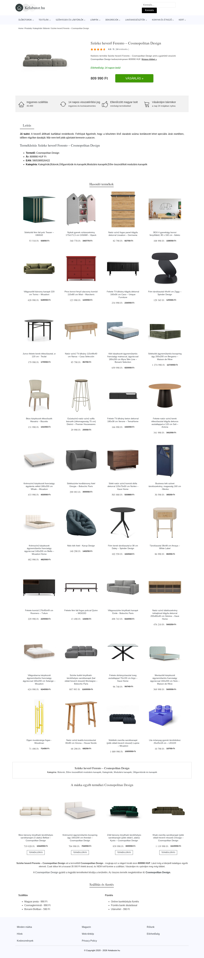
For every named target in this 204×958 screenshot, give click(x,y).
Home (20, 28)
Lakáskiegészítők (135, 20)
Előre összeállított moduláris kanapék (83, 772)
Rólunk (150, 927)
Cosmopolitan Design (101, 59)
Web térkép (88, 934)
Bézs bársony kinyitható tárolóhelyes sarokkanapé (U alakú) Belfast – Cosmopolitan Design (36, 838)
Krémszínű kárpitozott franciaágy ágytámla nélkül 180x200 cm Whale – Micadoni (39, 486)
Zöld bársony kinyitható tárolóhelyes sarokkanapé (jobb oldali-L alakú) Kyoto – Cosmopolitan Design (124, 838)
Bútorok (46, 28)
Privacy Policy (89, 940)
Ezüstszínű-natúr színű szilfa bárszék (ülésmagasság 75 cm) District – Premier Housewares (81, 421)
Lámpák (94, 20)
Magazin (86, 927)
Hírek (20, 934)
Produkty (28, 28)
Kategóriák (37, 28)
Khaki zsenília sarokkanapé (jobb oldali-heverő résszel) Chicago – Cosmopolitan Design (168, 838)
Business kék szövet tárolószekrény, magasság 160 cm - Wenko (165, 486)
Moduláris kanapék (123, 772)
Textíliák (44, 20)
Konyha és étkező (162, 20)
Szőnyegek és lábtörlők (69, 20)
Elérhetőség (153, 934)
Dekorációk (111, 20)
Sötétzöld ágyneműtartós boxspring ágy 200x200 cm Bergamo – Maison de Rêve (165, 356)
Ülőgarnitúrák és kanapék (145, 772)
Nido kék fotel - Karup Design (81, 545)
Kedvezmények (25, 940)
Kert (181, 20)
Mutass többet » (149, 59)
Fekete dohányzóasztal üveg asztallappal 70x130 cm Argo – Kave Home (122, 678)
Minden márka (24, 927)
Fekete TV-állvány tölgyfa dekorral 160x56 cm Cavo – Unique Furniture (123, 294)
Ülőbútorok (25, 20)
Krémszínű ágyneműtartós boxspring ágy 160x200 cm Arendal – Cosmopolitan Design (80, 838)
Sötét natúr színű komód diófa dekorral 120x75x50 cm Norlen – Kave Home (123, 486)
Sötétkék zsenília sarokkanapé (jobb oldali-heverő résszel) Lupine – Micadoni (123, 743)
